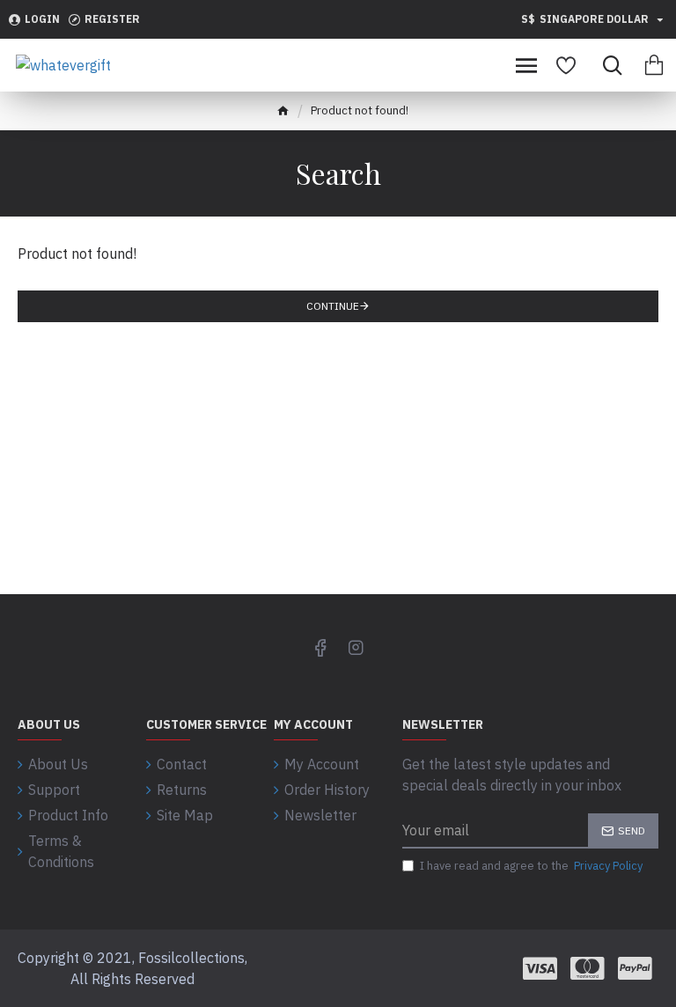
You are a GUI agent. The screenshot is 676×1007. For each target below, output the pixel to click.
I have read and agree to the (531, 865)
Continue (332, 305)
